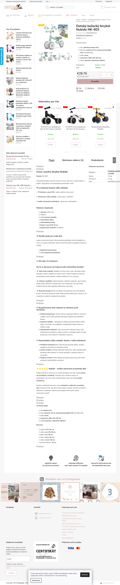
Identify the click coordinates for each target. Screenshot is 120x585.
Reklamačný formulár (69, 529)
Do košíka (95, 81)
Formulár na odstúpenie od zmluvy (74, 526)
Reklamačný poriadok (36, 1)
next (112, 128)
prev (39, 128)
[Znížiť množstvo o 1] (102, 75)
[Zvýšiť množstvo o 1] (111, 75)
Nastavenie (36, 580)
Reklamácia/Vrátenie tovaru (71, 524)
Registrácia (109, 1)
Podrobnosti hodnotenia (84, 35)
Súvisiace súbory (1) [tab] (73, 160)
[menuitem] (13, 14)
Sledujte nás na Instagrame (62, 479)
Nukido (84, 38)
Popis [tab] (52, 160)
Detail (50, 145)
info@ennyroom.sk (45, 513)
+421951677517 (45, 518)
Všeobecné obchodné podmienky (15, 1)
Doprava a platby (67, 532)
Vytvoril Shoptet (108, 583)
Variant (11, 573)
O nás (64, 535)
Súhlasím (85, 575)
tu (66, 576)
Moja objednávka (67, 538)
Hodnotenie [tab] (97, 160)
